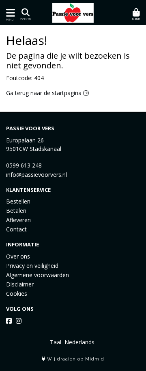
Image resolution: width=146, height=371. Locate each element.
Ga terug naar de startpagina (44, 93)
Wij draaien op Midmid (74, 359)
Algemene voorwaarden (37, 275)
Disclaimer (20, 284)
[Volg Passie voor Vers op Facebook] (9, 320)
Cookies (16, 293)
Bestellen (18, 201)
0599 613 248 (24, 165)
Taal (55, 342)
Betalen (16, 210)
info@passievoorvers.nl (36, 174)
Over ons (18, 256)
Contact (16, 229)
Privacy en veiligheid (32, 265)
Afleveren (18, 220)
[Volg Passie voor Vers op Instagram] (18, 320)
